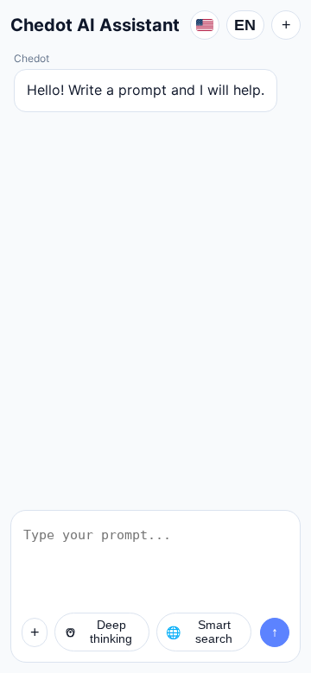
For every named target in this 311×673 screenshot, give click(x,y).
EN (245, 25)
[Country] (204, 25)
